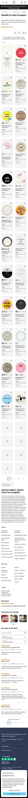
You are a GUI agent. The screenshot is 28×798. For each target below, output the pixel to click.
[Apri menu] (3, 2)
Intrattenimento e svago (21, 535)
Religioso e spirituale (20, 544)
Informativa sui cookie (7, 787)
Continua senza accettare (8, 772)
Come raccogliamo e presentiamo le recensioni (13, 605)
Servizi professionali (20, 552)
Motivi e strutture (19, 573)
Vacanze (17, 581)
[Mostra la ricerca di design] (15, 33)
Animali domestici (6, 535)
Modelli (24, 11)
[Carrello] (25, 2)
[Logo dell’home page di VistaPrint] (14, 2)
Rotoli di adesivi (16, 11)
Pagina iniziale (4, 11)
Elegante (3, 574)
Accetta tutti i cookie (14, 793)
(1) (25, 32)
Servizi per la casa (19, 550)
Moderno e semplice (20, 570)
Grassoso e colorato (6, 580)
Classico (3, 567)
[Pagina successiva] (23, 478)
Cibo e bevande (5, 548)
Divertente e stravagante (4, 571)
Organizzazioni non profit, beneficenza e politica (20, 539)
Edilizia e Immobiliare (6, 554)
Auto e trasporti (5, 542)
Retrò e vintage (18, 579)
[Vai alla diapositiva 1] (13, 624)
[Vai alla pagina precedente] (4, 722)
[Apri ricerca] (6, 2)
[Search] (25, 632)
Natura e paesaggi (19, 576)
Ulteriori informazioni (15, 7)
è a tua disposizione (11, 739)
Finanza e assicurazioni (7, 557)
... (10, 12)
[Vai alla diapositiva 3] (15, 624)
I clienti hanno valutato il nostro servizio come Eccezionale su (11, 768)
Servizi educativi (19, 547)
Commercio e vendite (6, 551)
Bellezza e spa (5, 545)
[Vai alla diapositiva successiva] (26, 618)
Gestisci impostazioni (14, 790)
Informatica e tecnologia (18, 531)
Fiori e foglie (4, 577)
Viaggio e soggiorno (20, 558)
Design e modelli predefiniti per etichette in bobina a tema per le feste (6, 593)
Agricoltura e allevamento (4, 531)
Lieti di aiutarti (5, 746)
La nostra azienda (5, 750)
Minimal (17, 567)
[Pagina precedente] (4, 478)
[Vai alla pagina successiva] (23, 722)
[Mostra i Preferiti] (19, 33)
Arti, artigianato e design (5, 538)
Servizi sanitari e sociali (21, 555)
